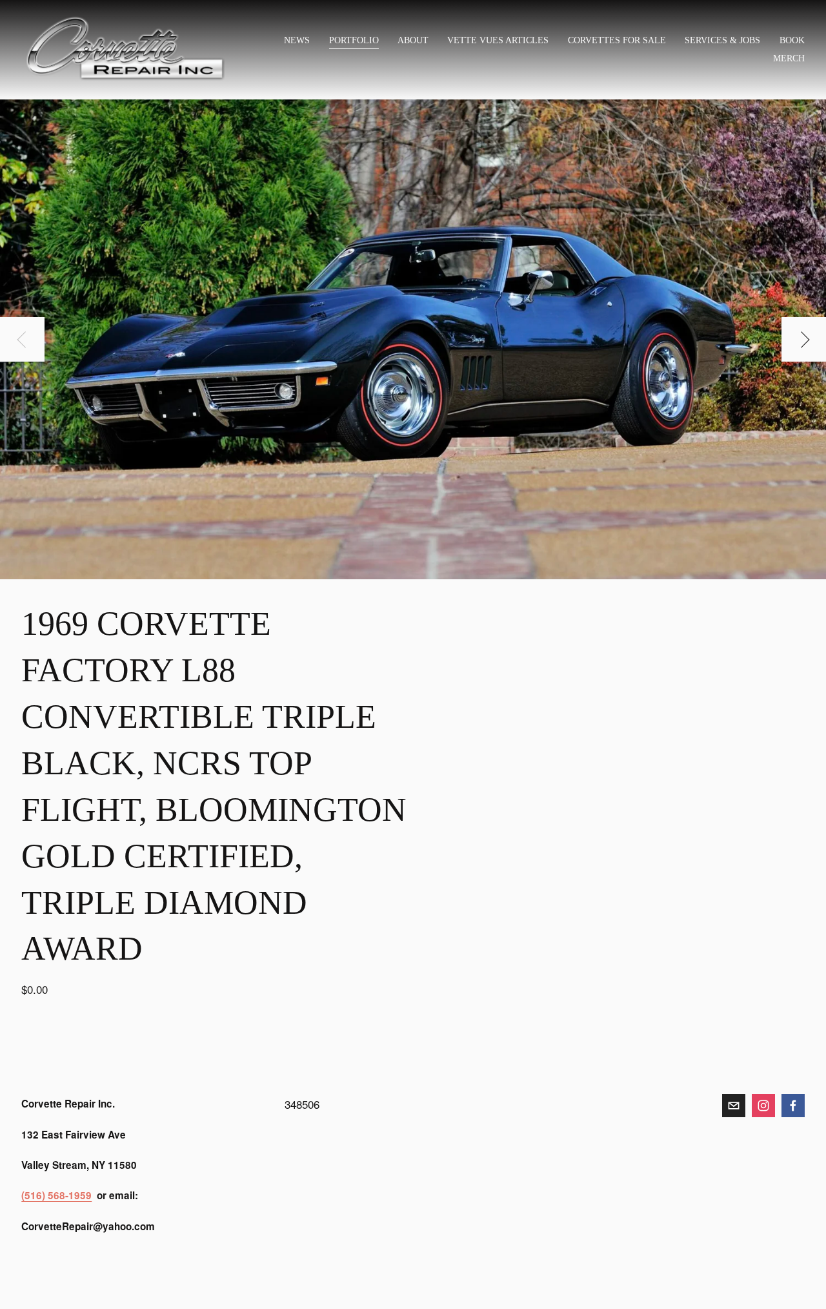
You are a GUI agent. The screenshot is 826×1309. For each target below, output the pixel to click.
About (413, 40)
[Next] (803, 339)
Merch (789, 58)
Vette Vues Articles (498, 40)
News (297, 40)
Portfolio (354, 40)
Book (792, 40)
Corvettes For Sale (617, 40)
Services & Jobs (722, 40)
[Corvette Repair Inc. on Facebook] (793, 1105)
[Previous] (22, 339)
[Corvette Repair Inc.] (763, 1105)
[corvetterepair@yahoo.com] (733, 1105)
